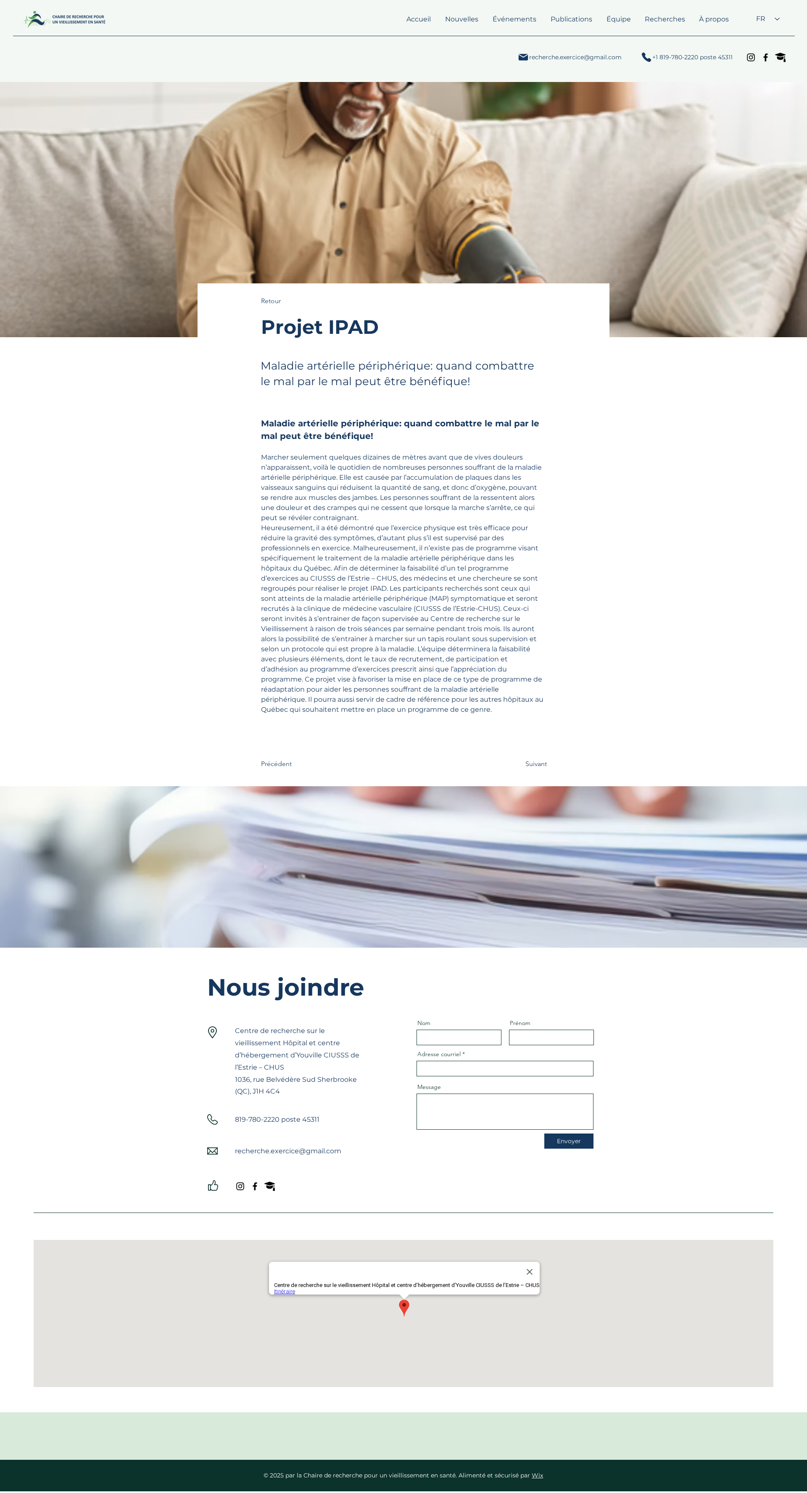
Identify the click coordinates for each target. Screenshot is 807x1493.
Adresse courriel (439, 1054)
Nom (423, 1023)
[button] (571, 19)
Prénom (520, 1023)
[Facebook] (765, 57)
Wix (537, 1475)
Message (429, 1087)
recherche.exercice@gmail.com (288, 1151)
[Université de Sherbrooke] (780, 57)
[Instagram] (751, 57)
